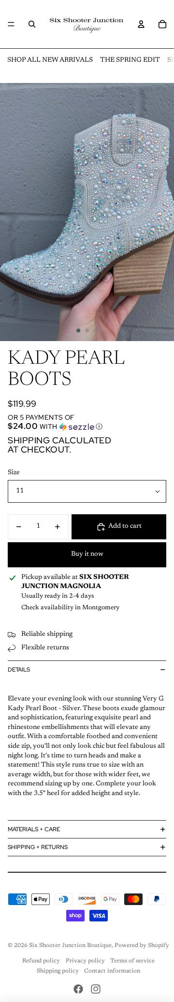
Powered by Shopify (142, 945)
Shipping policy (58, 971)
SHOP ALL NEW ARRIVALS (50, 60)
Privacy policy (85, 961)
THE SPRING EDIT (130, 60)
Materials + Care (34, 829)
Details (19, 669)
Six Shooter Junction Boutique (70, 945)
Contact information (112, 971)
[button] (87, 422)
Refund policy (41, 961)
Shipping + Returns (38, 847)
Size (14, 472)
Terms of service (132, 961)
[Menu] (11, 24)
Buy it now (87, 554)
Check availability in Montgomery (70, 607)
